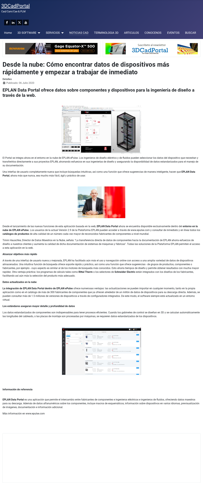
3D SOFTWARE (26, 32)
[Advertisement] (100, 458)
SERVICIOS (53, 32)
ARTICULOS (131, 32)
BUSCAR (190, 32)
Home (8, 32)
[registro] (151, 48)
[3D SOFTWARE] (38, 33)
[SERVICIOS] (62, 33)
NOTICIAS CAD (78, 32)
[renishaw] (51, 48)
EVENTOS (173, 32)
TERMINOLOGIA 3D (106, 32)
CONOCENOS (152, 32)
